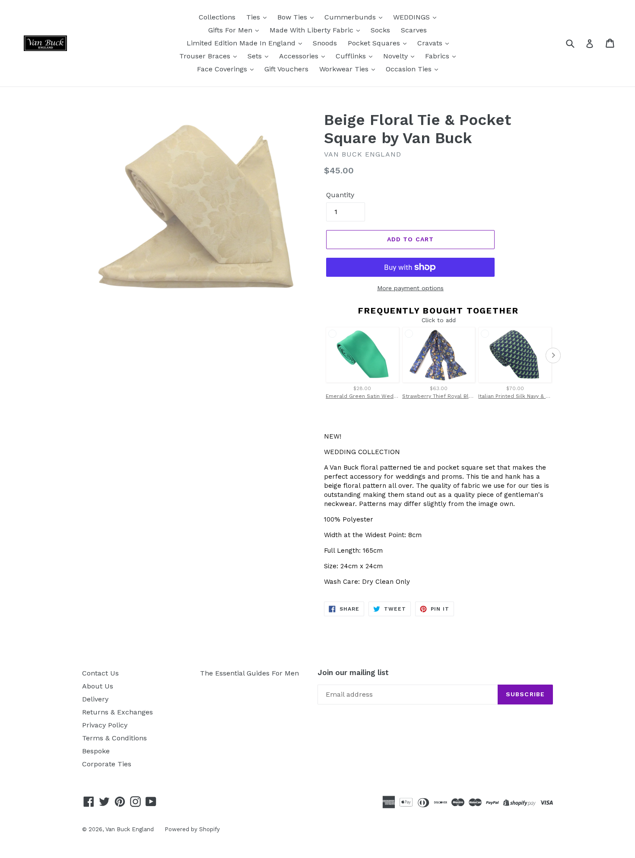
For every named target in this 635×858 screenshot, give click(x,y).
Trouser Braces (205, 56)
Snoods (325, 43)
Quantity (340, 195)
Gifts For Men (231, 30)
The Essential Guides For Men (249, 673)
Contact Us (100, 673)
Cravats (430, 43)
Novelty (396, 56)
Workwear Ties (345, 69)
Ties (254, 17)
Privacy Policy (104, 725)
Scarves (414, 30)
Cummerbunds (351, 17)
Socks (380, 30)
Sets (256, 56)
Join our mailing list (353, 672)
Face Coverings (223, 69)
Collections (217, 17)
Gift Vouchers (286, 69)
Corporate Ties (106, 764)
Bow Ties (293, 17)
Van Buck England (129, 829)
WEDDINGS (412, 17)
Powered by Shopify (192, 829)
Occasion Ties (410, 69)
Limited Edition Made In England (242, 43)
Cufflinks (352, 56)
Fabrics (438, 56)
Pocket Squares (375, 43)
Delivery (95, 699)
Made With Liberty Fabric (313, 30)
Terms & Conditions (114, 738)
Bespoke (96, 751)
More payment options (410, 288)
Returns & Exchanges (117, 712)
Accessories (300, 56)
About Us (97, 686)
